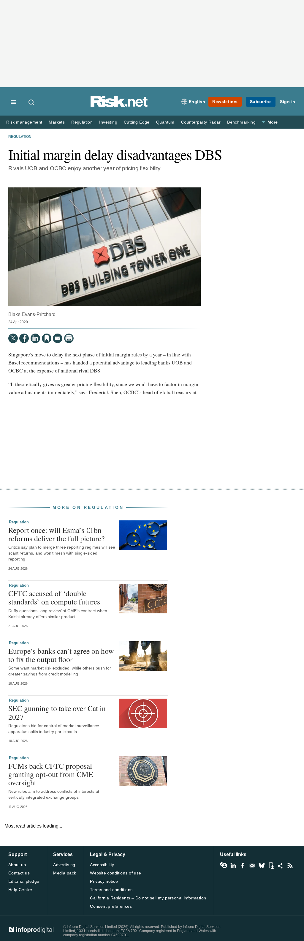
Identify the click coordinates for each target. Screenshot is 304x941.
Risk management (24, 122)
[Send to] (57, 338)
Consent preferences (111, 906)
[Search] (32, 102)
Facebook (242, 865)
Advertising (64, 864)
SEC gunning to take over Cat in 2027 (57, 712)
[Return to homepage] (119, 105)
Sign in (287, 101)
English (197, 101)
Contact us (19, 873)
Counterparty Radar (201, 122)
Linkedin (233, 865)
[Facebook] (24, 338)
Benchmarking (241, 122)
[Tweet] (13, 338)
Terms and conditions (111, 889)
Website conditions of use (115, 873)
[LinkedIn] (35, 338)
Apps (271, 865)
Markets (57, 122)
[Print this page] (69, 338)
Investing (108, 122)
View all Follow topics (223, 865)
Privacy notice (104, 881)
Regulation (82, 122)
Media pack (64, 873)
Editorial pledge (23, 881)
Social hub (280, 865)
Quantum (165, 122)
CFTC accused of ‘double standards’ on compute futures (54, 597)
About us (17, 864)
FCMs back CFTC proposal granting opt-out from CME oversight (50, 774)
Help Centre (20, 889)
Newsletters (225, 101)
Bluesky (261, 865)
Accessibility (102, 864)
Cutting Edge (137, 122)
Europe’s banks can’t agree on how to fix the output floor (61, 655)
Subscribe (261, 101)
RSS (290, 865)
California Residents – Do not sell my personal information (148, 898)
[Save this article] (46, 338)
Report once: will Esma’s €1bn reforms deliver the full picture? (56, 534)
